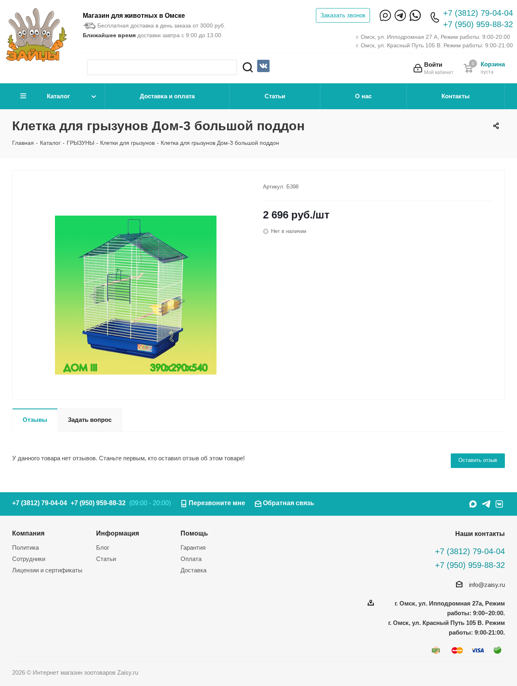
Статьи (275, 96)
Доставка (193, 570)
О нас (363, 96)
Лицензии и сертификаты (47, 570)
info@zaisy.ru (487, 584)
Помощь (194, 533)
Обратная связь (288, 503)
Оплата (191, 558)
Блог (102, 547)
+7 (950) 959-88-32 (478, 24)
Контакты (455, 96)
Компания (28, 533)
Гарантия (193, 547)
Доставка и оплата (167, 96)
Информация (117, 533)
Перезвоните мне (217, 503)
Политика (25, 547)
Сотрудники (28, 558)
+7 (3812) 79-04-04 (478, 12)
